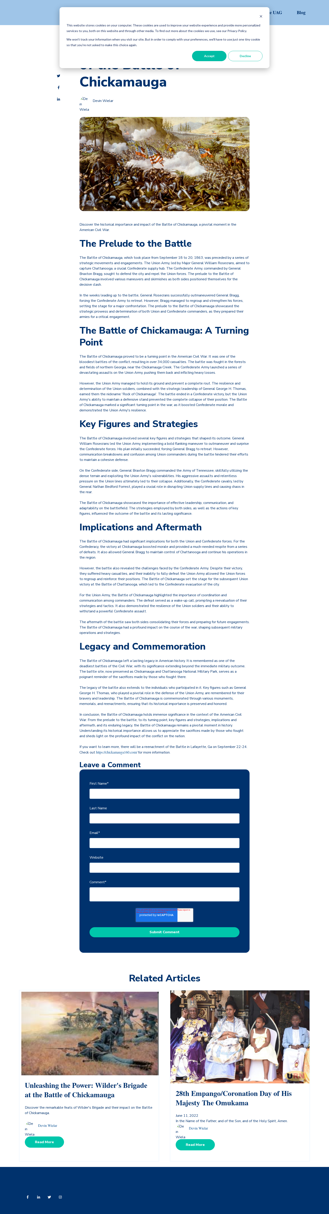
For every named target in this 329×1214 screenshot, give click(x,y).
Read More (44, 1142)
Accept (209, 56)
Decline (245, 56)
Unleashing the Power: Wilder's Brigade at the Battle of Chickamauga (86, 1090)
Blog (301, 12)
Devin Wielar (103, 100)
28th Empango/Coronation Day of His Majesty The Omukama (234, 1098)
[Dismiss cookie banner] (261, 17)
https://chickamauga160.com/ (116, 752)
